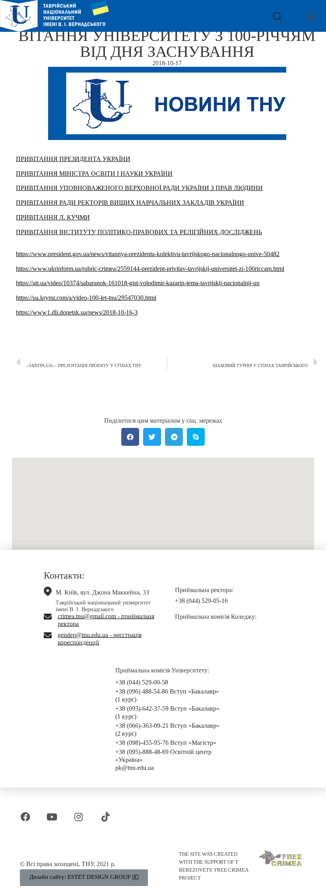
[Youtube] (52, 817)
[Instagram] (78, 817)
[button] (311, 16)
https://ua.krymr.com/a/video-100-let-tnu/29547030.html (86, 297)
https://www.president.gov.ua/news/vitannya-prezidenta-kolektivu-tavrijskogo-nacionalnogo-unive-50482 (147, 254)
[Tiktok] (105, 817)
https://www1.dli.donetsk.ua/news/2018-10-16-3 (77, 312)
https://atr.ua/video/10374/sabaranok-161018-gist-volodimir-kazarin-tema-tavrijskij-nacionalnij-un (138, 283)
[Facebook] (25, 817)
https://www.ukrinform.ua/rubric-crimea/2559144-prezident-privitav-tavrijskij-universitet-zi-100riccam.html (150, 268)
